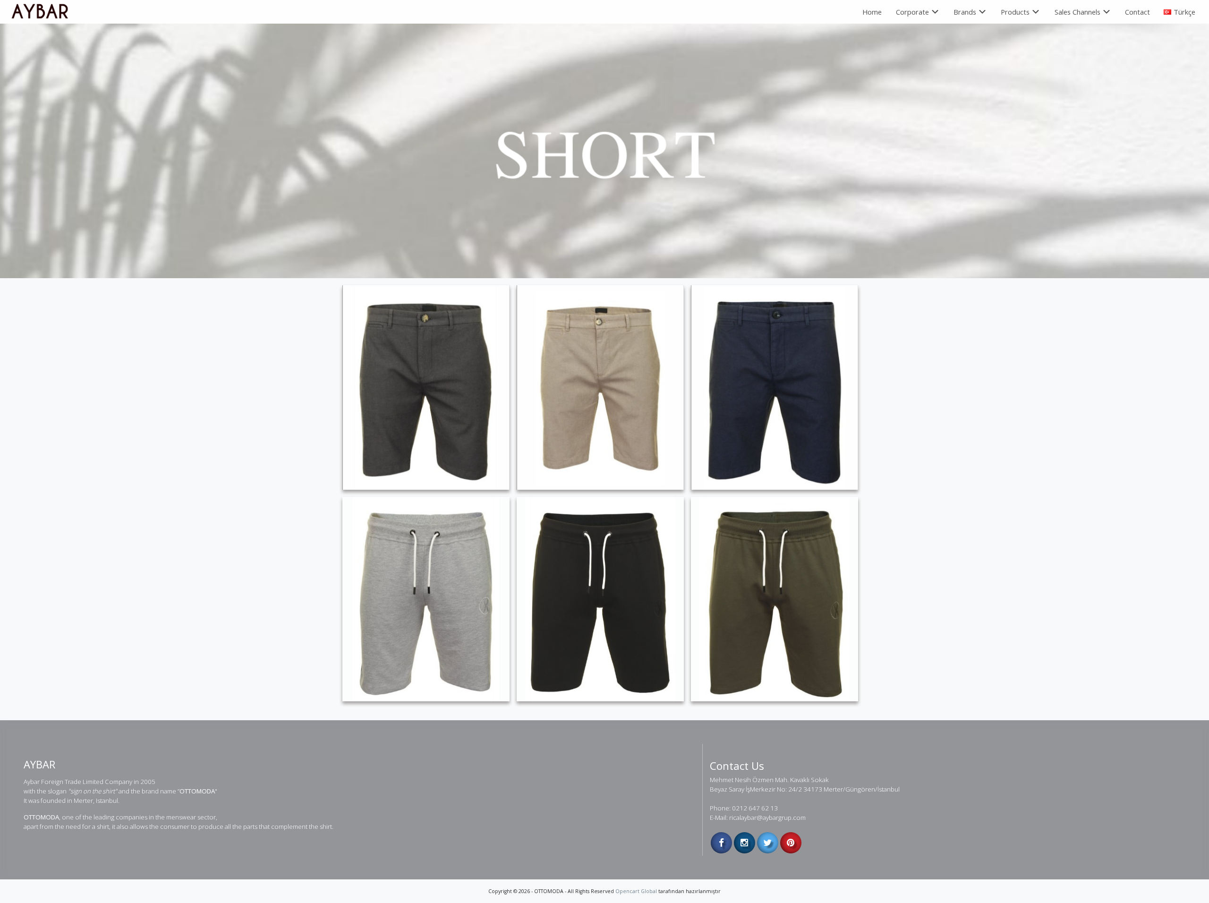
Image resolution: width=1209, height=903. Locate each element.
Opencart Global (636, 891)
